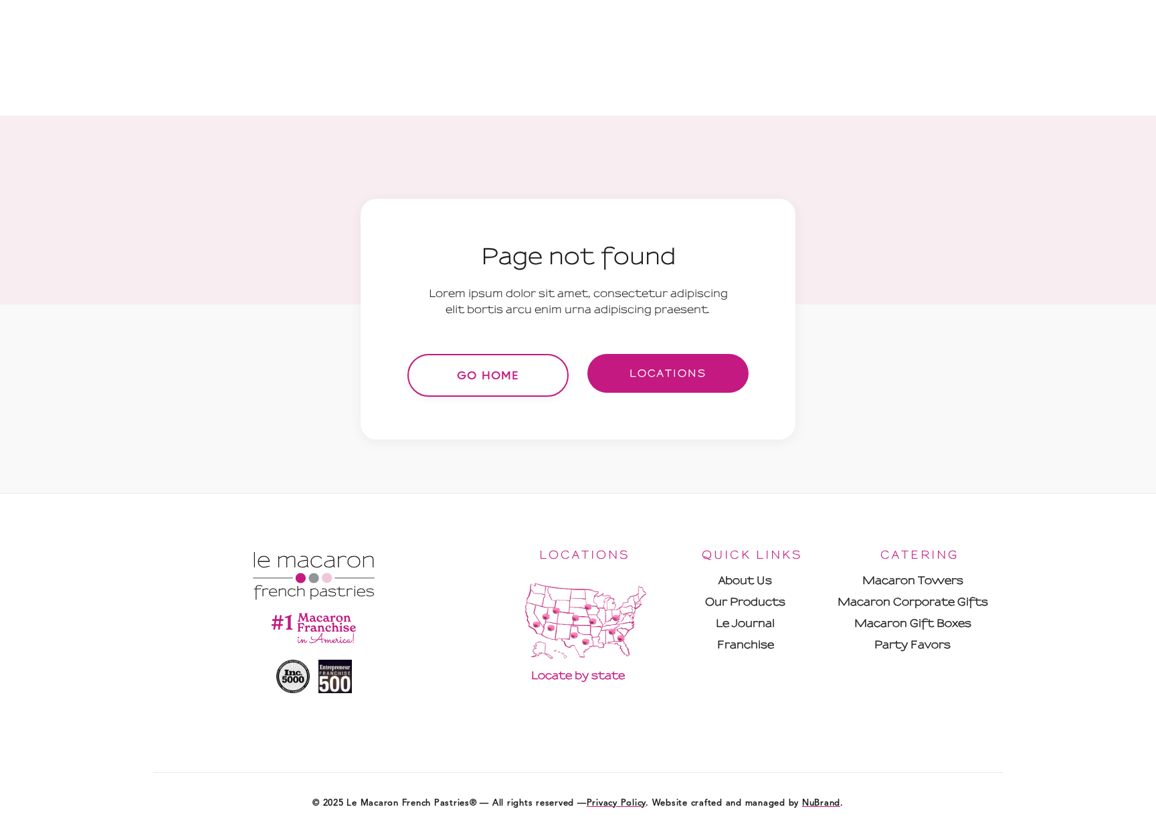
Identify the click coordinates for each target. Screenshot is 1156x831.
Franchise (745, 644)
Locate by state (578, 675)
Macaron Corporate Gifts (913, 602)
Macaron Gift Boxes (912, 623)
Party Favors (912, 644)
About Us (745, 580)
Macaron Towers (912, 580)
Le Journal (745, 623)
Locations (668, 373)
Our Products (745, 602)
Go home (488, 375)
